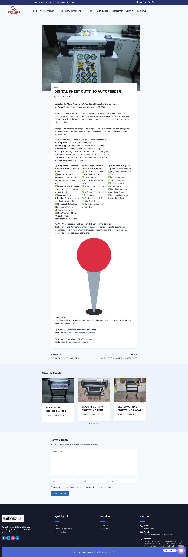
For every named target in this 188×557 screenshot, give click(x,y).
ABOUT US (129, 11)
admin (58, 97)
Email (84, 481)
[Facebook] (137, 2)
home (35, 11)
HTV (91, 11)
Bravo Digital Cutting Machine (72, 11)
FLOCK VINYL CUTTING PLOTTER (66, 356)
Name (55, 481)
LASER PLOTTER (117, 11)
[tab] (89, 423)
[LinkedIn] (144, 2)
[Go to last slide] (46, 400)
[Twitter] (141, 2)
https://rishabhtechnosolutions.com (79, 333)
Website (114, 481)
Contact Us (141, 11)
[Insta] (13, 538)
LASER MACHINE (102, 11)
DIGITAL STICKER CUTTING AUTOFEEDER (118, 356)
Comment (57, 452)
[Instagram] (152, 2)
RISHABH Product (47, 11)
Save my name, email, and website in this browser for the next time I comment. (84, 487)
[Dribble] (148, 2)
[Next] (142, 400)
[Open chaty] (181, 550)
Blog (56, 87)
